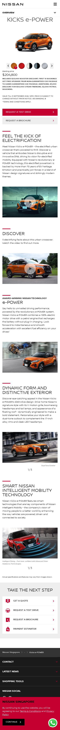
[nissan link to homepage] (12, 4)
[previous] (3, 457)
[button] (55, 4)
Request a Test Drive (18, 112)
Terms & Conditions (30, 711)
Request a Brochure (18, 120)
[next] (56, 457)
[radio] (14, 66)
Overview (8, 12)
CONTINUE (11, 722)
